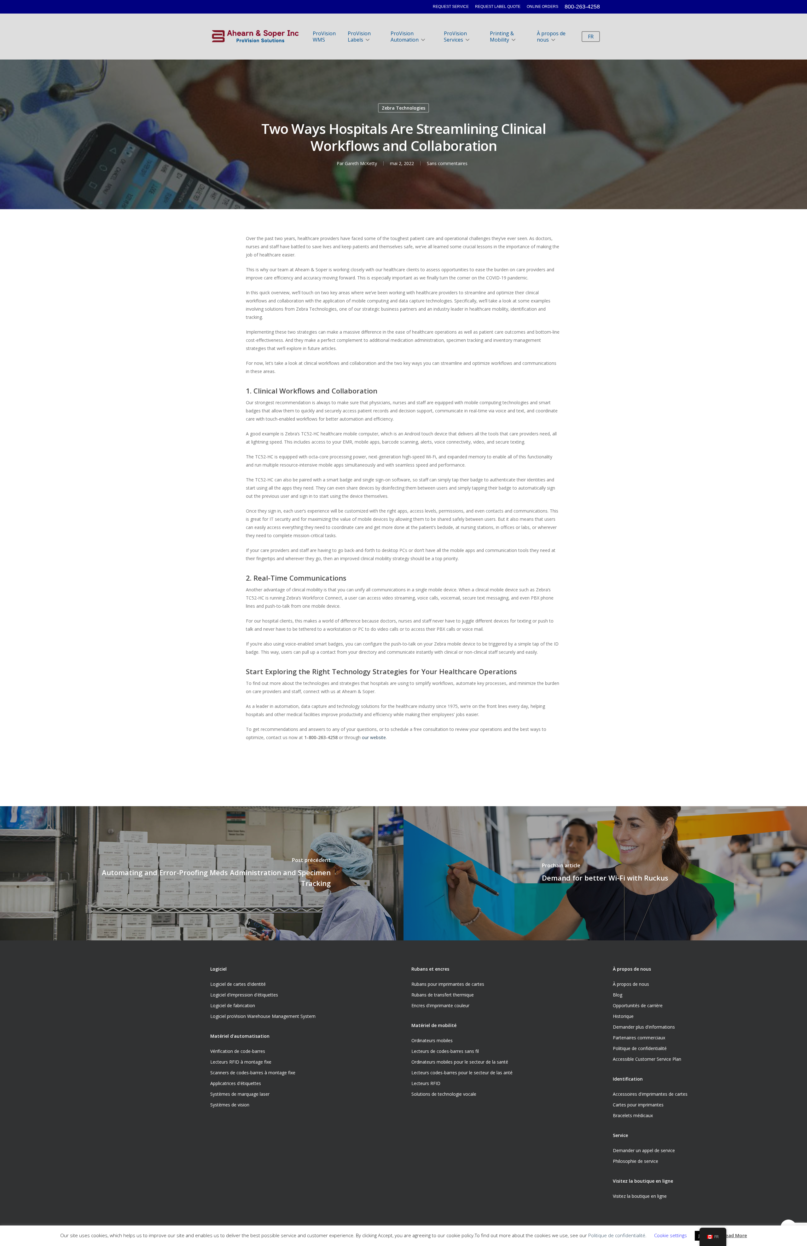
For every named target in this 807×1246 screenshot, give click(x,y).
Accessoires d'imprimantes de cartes (650, 1094)
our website (374, 737)
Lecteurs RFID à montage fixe (240, 1062)
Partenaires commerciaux (639, 1038)
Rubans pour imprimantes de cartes (447, 984)
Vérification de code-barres (237, 1051)
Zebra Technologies (403, 108)
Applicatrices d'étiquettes (235, 1083)
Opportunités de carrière (638, 1005)
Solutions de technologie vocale (443, 1094)
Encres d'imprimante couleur (440, 1005)
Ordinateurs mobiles (432, 1040)
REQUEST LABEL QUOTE (497, 6)
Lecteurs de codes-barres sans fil (445, 1051)
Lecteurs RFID (425, 1083)
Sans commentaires (447, 163)
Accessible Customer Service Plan (647, 1059)
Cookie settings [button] (670, 1235)
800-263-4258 (582, 6)
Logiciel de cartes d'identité (238, 984)
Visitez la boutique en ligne (640, 1196)
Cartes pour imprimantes (638, 1105)
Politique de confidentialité (640, 1048)
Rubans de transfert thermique (442, 995)
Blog (617, 995)
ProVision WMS (324, 36)
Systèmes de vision (229, 1105)
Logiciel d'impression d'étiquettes (244, 995)
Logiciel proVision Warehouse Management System (263, 1016)
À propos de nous (551, 36)
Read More (735, 1235)
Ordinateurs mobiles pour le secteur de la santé (459, 1062)
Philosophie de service (635, 1161)
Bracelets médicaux (633, 1115)
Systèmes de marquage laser (240, 1094)
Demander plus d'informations (644, 1027)
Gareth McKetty (361, 163)
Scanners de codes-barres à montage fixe (252, 1073)
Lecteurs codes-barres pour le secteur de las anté (462, 1073)
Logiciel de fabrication (232, 1005)
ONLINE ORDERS (542, 6)
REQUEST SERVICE (451, 6)
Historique (623, 1016)
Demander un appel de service (644, 1150)
